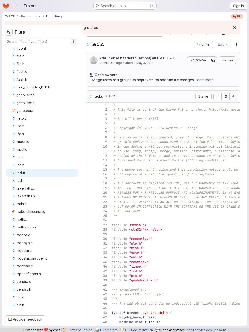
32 (105, 248)
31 (105, 243)
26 (105, 220)
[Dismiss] (235, 28)
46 (105, 313)
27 (105, 225)
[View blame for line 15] (90, 169)
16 (105, 174)
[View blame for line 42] (90, 294)
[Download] (233, 96)
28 (105, 229)
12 (105, 156)
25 (105, 216)
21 (105, 197)
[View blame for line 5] (90, 123)
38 (105, 276)
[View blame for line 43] (90, 299)
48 (105, 322)
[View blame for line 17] (90, 178)
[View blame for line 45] (90, 308)
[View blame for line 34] (90, 257)
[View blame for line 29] (90, 234)
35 (105, 262)
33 (105, 253)
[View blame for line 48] (90, 322)
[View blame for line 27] (90, 225)
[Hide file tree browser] (9, 32)
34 (105, 257)
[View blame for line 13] (90, 160)
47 (105, 317)
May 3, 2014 (144, 63)
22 (105, 202)
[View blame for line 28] (90, 229)
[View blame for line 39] (90, 280)
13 (105, 160)
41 (105, 290)
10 (105, 146)
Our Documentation (139, 330)
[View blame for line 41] (90, 289)
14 (105, 165)
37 (105, 271)
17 (105, 179)
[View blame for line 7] (90, 132)
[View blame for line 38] (90, 275)
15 (105, 169)
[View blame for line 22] (90, 202)
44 (105, 303)
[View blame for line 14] (90, 165)
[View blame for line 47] (90, 317)
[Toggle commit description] (170, 58)
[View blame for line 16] (90, 174)
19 (105, 188)
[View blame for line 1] (90, 105)
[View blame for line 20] (90, 192)
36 (105, 266)
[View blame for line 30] (90, 238)
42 (105, 294)
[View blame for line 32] (90, 248)
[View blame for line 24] (90, 211)
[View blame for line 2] (90, 109)
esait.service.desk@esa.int (206, 330)
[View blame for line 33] (90, 252)
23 (105, 206)
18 (105, 183)
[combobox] (41, 41)
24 (105, 211)
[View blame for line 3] (90, 114)
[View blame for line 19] (90, 188)
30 (105, 239)
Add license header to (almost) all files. (132, 58)
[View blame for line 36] (90, 266)
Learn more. (205, 80)
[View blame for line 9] (90, 142)
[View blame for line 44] (90, 303)
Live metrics (109, 330)
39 (105, 280)
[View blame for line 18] (90, 183)
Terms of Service (80, 330)
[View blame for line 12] (90, 155)
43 (105, 299)
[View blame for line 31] (90, 243)
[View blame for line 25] (90, 215)
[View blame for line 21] (90, 197)
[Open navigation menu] (15, 6)
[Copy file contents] (217, 96)
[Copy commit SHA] (213, 60)
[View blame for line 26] (90, 220)
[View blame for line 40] (90, 285)
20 (105, 193)
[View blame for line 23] (90, 206)
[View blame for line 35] (90, 262)
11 (105, 151)
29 (105, 234)
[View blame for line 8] (90, 137)
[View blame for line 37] (90, 271)
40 (105, 285)
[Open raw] (225, 96)
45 (105, 308)
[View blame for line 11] (90, 151)
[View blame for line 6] (90, 128)
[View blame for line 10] (90, 146)
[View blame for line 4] (90, 118)
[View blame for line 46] (90, 312)
